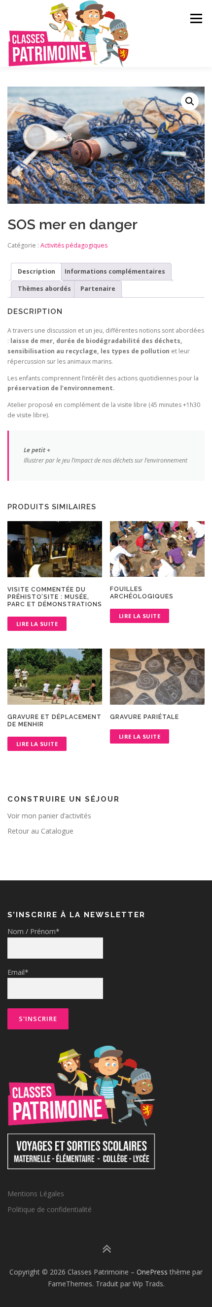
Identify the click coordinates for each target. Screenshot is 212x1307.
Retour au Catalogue (40, 831)
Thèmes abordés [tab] (44, 288)
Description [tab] (36, 271)
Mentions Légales (35, 1193)
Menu (195, 18)
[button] (190, 101)
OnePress (152, 1271)
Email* (18, 972)
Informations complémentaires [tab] (115, 271)
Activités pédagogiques (73, 245)
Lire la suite (37, 623)
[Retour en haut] (106, 1249)
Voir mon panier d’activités (49, 815)
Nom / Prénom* (33, 931)
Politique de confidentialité (49, 1209)
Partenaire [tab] (97, 288)
